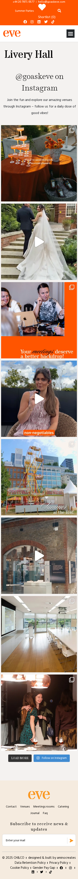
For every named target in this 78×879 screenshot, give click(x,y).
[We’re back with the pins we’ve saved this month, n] (39, 163)
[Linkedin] (39, 21)
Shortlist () (46, 17)
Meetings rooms (43, 806)
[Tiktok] (52, 21)
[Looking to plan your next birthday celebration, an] (39, 713)
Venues (25, 806)
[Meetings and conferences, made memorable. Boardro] (39, 556)
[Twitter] (45, 21)
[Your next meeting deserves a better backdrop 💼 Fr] (39, 320)
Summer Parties (24, 11)
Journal (34, 813)
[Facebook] (25, 21)
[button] (70, 33)
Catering (63, 806)
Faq (45, 813)
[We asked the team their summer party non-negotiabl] (39, 399)
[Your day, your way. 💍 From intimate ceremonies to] (39, 242)
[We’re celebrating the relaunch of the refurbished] (39, 634)
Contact (11, 806)
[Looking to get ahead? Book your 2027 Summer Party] (39, 477)
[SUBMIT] (71, 840)
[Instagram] (32, 21)
